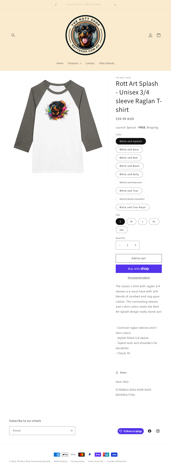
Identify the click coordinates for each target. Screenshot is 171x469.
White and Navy (129, 149)
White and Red (129, 157)
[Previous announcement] (56, 4)
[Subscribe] (71, 430)
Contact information (117, 461)
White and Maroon (133, 183)
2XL (122, 229)
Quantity (120, 237)
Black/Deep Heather (134, 199)
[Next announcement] (115, 4)
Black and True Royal (133, 207)
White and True (129, 190)
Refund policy (60, 461)
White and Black (130, 165)
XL (154, 221)
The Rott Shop (24, 461)
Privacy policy (78, 461)
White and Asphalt (131, 141)
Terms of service (95, 461)
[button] (13, 35)
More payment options (139, 277)
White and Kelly (129, 174)
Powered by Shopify (41, 461)
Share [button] (123, 372)
